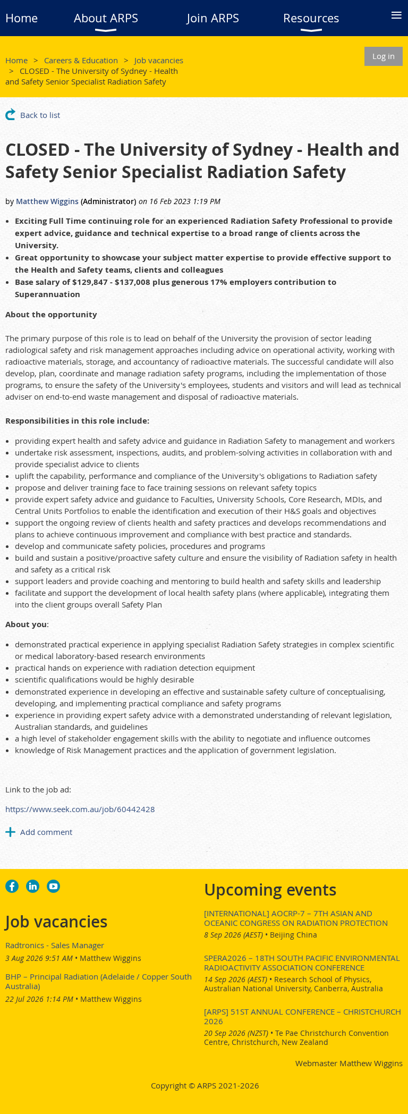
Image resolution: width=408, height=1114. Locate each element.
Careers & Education (81, 60)
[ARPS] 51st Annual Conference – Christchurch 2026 (302, 1016)
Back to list (40, 114)
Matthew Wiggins (47, 201)
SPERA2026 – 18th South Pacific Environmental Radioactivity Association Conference (302, 962)
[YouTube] (53, 886)
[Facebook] (12, 886)
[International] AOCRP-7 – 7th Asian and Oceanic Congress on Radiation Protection (296, 918)
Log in (383, 55)
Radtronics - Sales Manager (54, 945)
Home (16, 60)
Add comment (46, 831)
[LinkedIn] (32, 886)
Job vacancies (158, 60)
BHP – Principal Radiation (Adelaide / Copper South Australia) (98, 981)
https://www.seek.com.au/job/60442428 (80, 809)
